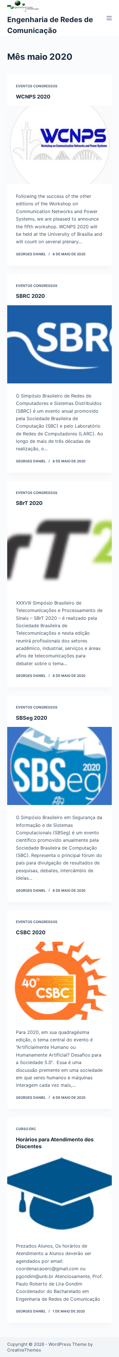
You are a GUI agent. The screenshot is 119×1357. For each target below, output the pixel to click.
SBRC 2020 (30, 296)
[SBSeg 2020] (59, 766)
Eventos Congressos (36, 86)
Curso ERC (26, 1129)
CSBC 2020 (30, 932)
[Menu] (109, 18)
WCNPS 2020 (33, 97)
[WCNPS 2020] (59, 145)
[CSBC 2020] (59, 981)
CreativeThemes (24, 1350)
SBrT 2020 (29, 503)
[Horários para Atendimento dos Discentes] (59, 1194)
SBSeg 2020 (31, 718)
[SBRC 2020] (59, 344)
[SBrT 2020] (59, 551)
